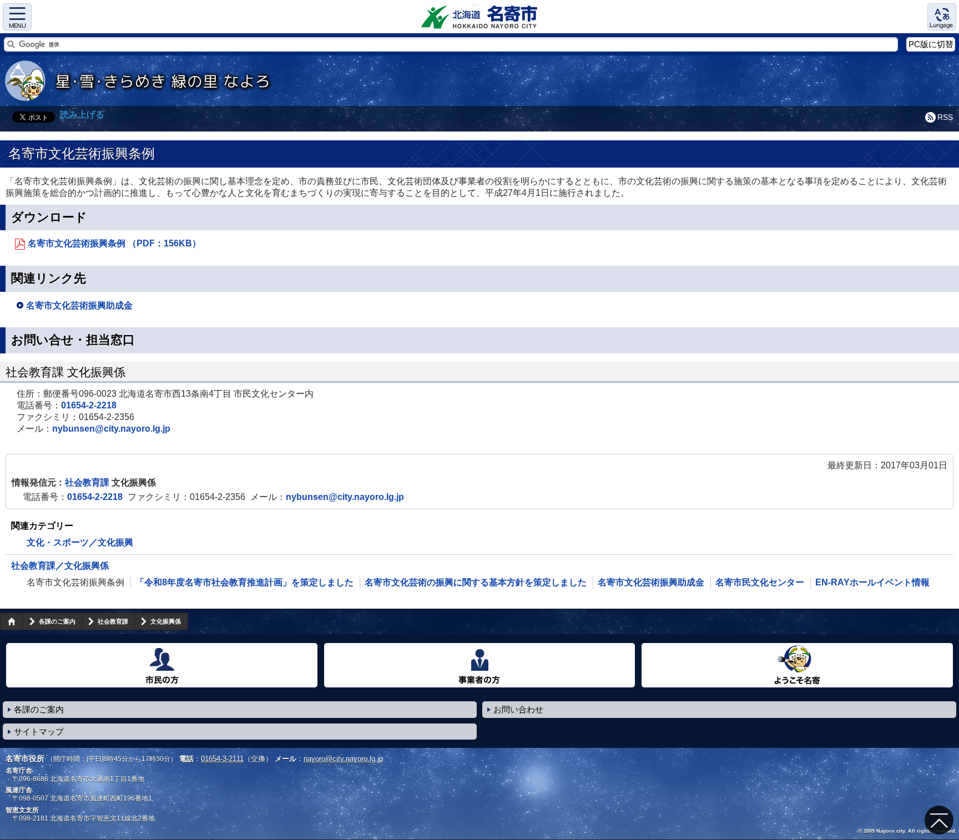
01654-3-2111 (222, 759)
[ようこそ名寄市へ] (797, 665)
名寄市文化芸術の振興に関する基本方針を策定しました (476, 582)
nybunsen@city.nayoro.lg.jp (111, 428)
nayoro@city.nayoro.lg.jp (343, 759)
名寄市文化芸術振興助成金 (79, 305)
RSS (945, 117)
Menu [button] (17, 17)
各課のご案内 (57, 621)
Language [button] (941, 17)
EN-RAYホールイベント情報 (872, 582)
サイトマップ (39, 731)
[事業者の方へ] (479, 665)
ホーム (11, 621)
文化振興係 (165, 621)
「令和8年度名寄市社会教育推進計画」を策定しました (244, 582)
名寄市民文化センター (759, 582)
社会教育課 (88, 482)
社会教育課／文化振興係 (60, 565)
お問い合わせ (518, 709)
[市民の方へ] (161, 665)
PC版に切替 (930, 44)
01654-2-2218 (89, 405)
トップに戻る (939, 820)
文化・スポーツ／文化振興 (80, 542)
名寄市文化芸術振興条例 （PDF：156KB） (114, 243)
